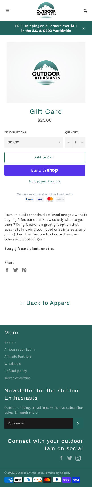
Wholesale (12, 363)
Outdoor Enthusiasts (29, 472)
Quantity (71, 132)
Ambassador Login (19, 349)
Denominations (15, 132)
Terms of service (17, 378)
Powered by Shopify (57, 472)
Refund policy (15, 371)
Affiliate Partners (18, 356)
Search (10, 342)
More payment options (45, 181)
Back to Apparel (48, 303)
